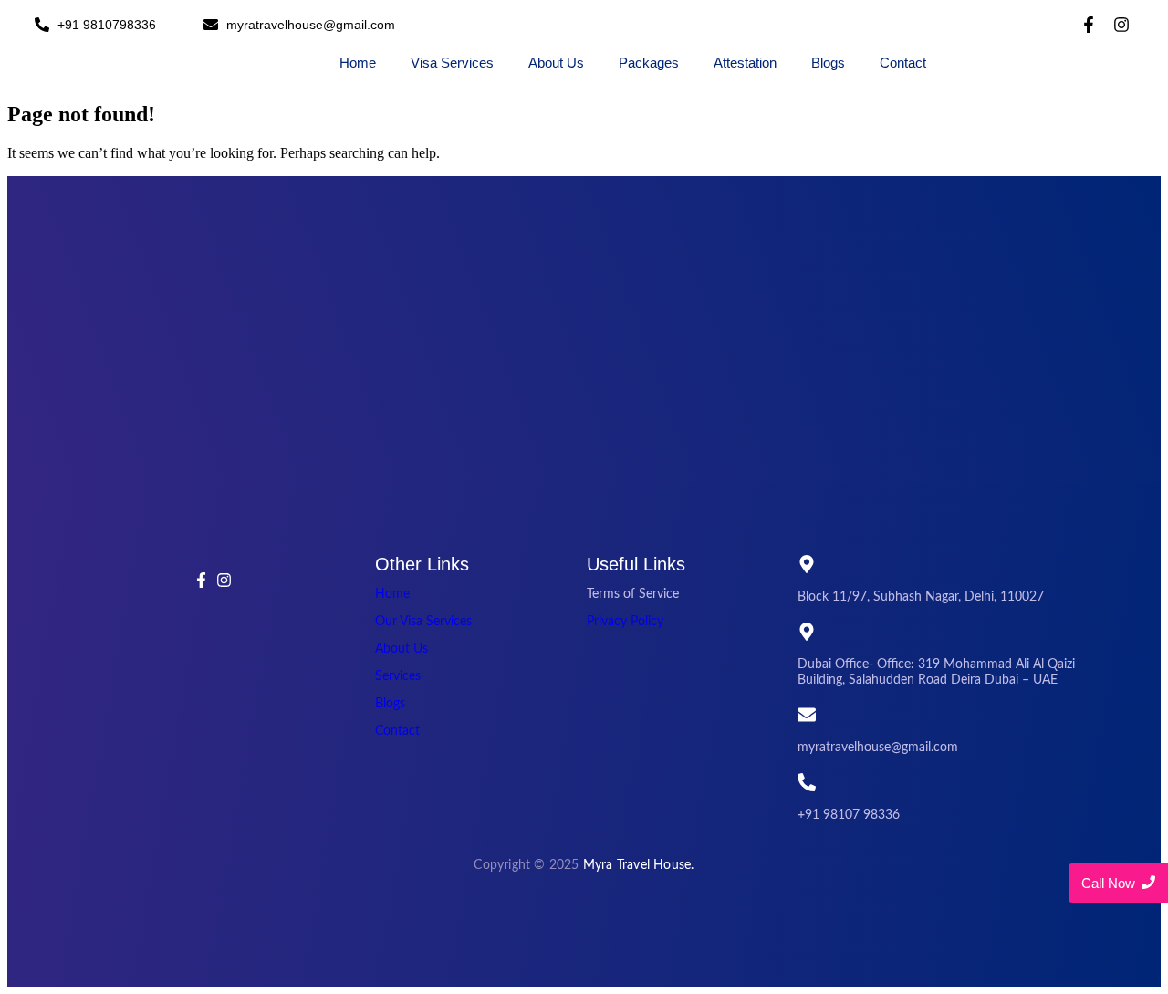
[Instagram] (1121, 24)
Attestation (745, 62)
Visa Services (452, 62)
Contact (903, 62)
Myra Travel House (637, 865)
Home (357, 62)
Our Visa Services (423, 621)
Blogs (828, 62)
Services (398, 676)
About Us (556, 62)
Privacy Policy (625, 621)
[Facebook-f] (1088, 24)
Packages (649, 62)
